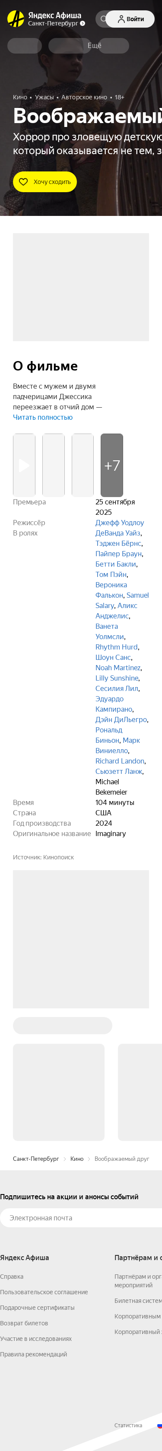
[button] (94, 46)
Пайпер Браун (118, 554)
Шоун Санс (113, 657)
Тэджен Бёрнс (118, 543)
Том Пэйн (111, 574)
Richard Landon (119, 761)
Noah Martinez (117, 668)
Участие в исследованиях (36, 1207)
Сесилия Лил (116, 688)
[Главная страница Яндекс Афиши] (16, 19)
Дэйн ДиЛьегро (121, 720)
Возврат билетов (24, 1192)
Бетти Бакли (115, 564)
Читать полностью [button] (43, 417)
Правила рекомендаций (33, 1223)
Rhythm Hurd (116, 647)
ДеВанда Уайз (117, 533)
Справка (11, 1145)
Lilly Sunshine (116, 678)
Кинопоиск (58, 857)
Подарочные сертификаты (37, 1176)
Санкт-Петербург (36, 1028)
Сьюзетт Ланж (118, 771)
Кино (76, 1028)
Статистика (128, 1295)
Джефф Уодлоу (119, 523)
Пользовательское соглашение (44, 1161)
